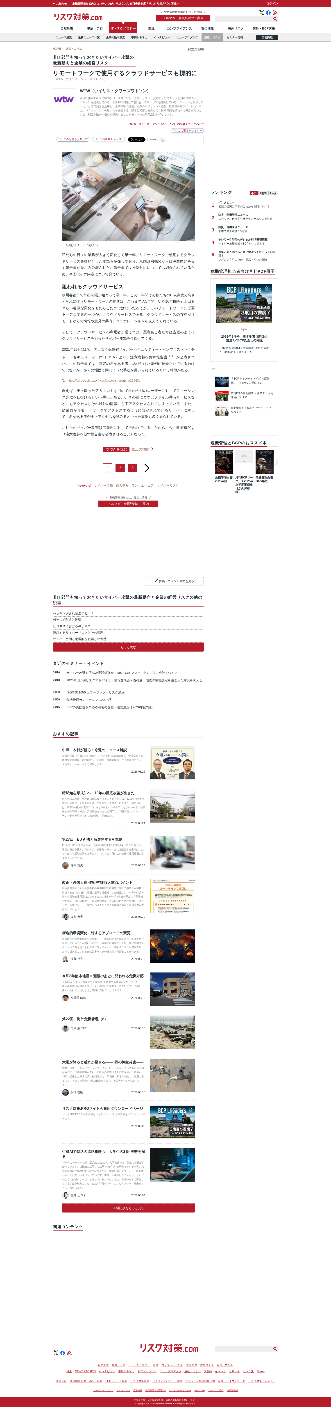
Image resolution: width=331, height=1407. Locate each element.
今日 (253, 193)
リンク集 (248, 1371)
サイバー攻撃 (103, 485)
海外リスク (236, 28)
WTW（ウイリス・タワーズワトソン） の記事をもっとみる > (166, 124)
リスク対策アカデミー (261, 1381)
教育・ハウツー (147, 1371)
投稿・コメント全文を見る (176, 581)
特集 (69, 1371)
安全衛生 (207, 28)
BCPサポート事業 (116, 1381)
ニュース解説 (64, 37)
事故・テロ (95, 28)
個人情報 (122, 485)
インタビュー (162, 37)
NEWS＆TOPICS (85, 1371)
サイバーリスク (168, 485)
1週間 (263, 193)
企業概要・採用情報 (155, 1390)
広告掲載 (267, 37)
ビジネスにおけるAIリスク (72, 626)
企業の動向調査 (115, 37)
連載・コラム (212, 37)
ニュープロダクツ (187, 37)
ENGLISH (200, 1390)
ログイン (272, 3)
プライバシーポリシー (180, 1390)
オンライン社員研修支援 (200, 1381)
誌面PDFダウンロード (231, 1381)
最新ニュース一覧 (89, 37)
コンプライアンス (179, 28)
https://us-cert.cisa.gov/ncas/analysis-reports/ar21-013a (104, 380)
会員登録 (61, 1381)
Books (261, 1371)
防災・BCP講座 (264, 28)
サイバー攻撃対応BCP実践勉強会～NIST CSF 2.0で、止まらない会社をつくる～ (123, 673)
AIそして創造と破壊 (67, 619)
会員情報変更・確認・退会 (86, 1381)
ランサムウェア (143, 485)
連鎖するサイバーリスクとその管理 (78, 632)
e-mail (153, 139)
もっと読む (128, 647)
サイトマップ (123, 1390)
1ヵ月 (273, 193)
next (147, 466)
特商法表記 (232, 1390)
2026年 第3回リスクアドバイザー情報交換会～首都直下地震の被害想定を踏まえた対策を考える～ (134, 682)
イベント (220, 1371)
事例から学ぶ (139, 37)
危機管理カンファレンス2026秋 (88, 700)
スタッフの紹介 (216, 1390)
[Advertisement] (128, 1279)
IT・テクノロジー (123, 28)
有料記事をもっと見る (128, 1208)
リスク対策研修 (139, 1381)
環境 (151, 28)
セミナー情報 (235, 37)
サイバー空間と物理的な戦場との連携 (80, 639)
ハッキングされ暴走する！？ (73, 613)
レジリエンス (225, 1365)
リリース (234, 1371)
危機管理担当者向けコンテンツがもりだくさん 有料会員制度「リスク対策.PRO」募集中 (125, 3)
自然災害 (67, 28)
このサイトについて (103, 1390)
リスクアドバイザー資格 (167, 1381)
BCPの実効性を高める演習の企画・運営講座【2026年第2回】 (110, 707)
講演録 (208, 1371)
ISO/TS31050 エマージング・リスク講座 (95, 692)
